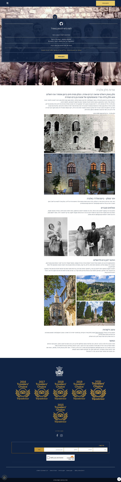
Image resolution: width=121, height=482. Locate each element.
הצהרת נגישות (53, 470)
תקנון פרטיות (62, 470)
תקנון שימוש (69, 470)
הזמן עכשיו (61, 57)
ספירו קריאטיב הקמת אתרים (60, 480)
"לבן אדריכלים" (99, 332)
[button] (119, 479)
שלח (39, 450)
